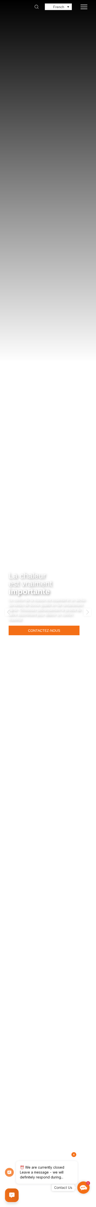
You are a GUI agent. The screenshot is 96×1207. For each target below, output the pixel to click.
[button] (8, 612)
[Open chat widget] (12, 1195)
